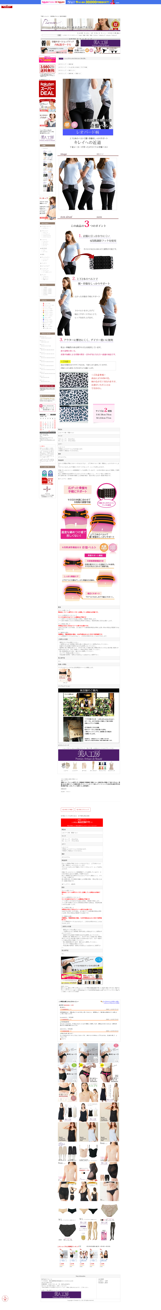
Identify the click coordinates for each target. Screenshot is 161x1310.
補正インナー (72, 70)
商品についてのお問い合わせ (70, 815)
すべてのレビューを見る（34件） (111, 1001)
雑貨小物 (71, 64)
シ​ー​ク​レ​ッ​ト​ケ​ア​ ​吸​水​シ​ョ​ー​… (63, 1261)
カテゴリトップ (62, 64)
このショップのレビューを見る (111, 1003)
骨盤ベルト (78, 73)
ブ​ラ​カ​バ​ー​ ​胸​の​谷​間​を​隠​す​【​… (103, 1261)
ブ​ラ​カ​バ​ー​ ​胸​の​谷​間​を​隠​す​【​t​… (83, 1261)
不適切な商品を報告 (84, 815)
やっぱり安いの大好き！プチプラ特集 (78, 67)
